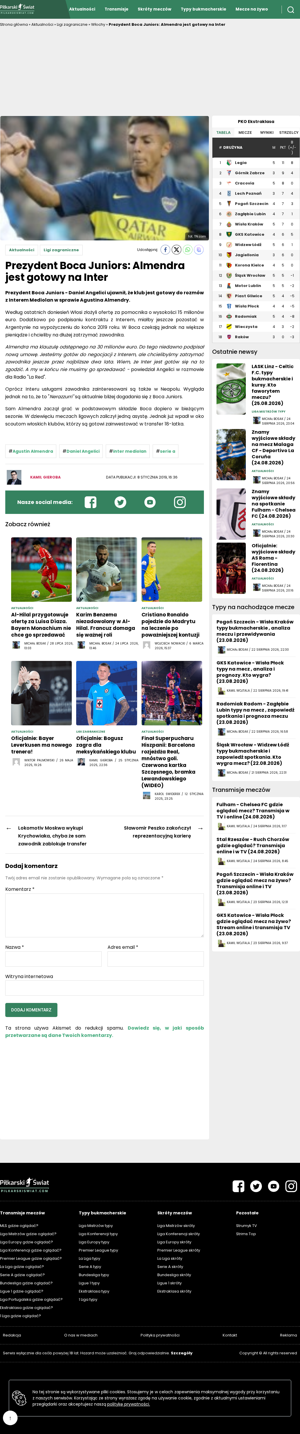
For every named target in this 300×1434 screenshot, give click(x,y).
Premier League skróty (178, 1250)
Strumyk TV (246, 1225)
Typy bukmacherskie (203, 9)
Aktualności (82, 9)
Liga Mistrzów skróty (176, 1225)
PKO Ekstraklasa (256, 121)
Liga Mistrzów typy (96, 1225)
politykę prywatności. (128, 1404)
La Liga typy (89, 1258)
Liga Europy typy (94, 1242)
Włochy (98, 24)
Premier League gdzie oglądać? (31, 1258)
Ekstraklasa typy (94, 1291)
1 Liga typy (88, 1299)
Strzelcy (289, 132)
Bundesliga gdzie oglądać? (26, 1283)
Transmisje (116, 9)
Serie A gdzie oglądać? (22, 1275)
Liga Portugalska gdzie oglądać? (31, 1299)
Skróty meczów (154, 9)
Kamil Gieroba (45, 477)
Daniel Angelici (83, 451)
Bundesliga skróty (174, 1275)
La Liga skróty (169, 1258)
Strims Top (246, 1234)
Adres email (123, 947)
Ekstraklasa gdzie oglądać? (26, 1307)
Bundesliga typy (94, 1275)
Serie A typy (90, 1266)
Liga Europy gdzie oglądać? (26, 1242)
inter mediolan (129, 451)
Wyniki (267, 132)
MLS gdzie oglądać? (19, 1225)
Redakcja (12, 1335)
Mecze (245, 132)
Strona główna (14, 24)
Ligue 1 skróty (169, 1283)
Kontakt (230, 1335)
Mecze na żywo (252, 9)
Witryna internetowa (29, 976)
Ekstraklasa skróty (174, 1291)
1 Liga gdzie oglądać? (20, 1316)
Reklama (288, 1335)
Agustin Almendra (33, 451)
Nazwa (14, 947)
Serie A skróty (170, 1266)
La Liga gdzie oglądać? (22, 1266)
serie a (167, 451)
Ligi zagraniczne (72, 24)
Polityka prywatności (160, 1335)
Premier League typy (98, 1250)
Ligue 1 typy (89, 1283)
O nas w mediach (81, 1335)
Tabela (223, 132)
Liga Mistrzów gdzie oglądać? (28, 1234)
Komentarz (20, 889)
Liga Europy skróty (174, 1242)
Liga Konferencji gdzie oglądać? (31, 1250)
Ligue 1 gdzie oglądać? (21, 1291)
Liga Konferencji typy (98, 1234)
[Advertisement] (150, 72)
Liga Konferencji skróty (178, 1234)
